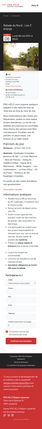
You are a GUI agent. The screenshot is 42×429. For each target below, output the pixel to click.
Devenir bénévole (21, 362)
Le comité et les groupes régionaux (21, 365)
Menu (33, 5)
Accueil (5, 16)
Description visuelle (12, 189)
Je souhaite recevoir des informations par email (19, 333)
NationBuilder (24, 419)
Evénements (15, 16)
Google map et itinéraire (13, 86)
